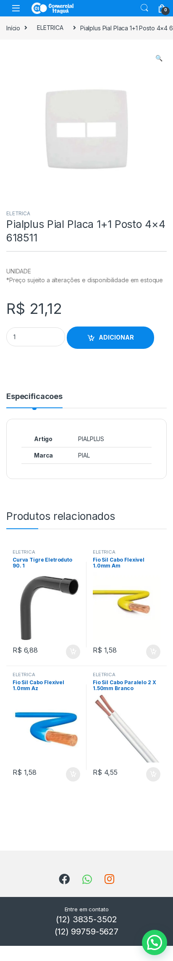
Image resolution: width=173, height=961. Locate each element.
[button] (159, 58)
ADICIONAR (116, 337)
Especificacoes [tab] (34, 397)
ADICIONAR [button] (65, 652)
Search (144, 8)
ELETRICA (50, 27)
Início (13, 27)
